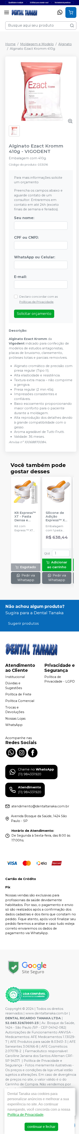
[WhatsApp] (59, 12)
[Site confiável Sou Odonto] (27, 994)
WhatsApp (14, 725)
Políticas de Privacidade (36, 302)
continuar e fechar (41, 1127)
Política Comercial (19, 701)
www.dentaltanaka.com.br (46, 1013)
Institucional (15, 677)
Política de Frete (18, 695)
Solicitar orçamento (34, 314)
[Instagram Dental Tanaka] (21, 752)
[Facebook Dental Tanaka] (32, 752)
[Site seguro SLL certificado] (27, 967)
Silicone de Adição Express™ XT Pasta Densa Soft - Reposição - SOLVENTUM (56, 516)
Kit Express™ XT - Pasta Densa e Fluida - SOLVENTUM (25, 516)
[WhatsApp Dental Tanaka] (10, 752)
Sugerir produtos (23, 623)
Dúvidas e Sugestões (13, 685)
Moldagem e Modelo (37, 44)
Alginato (65, 44)
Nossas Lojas (15, 719)
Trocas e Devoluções (14, 709)
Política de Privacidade (25, 1115)
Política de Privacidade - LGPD (59, 679)
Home (10, 44)
